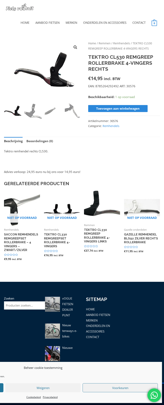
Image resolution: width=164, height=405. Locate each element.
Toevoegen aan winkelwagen (118, 108)
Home (92, 43)
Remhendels (121, 43)
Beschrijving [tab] (13, 141)
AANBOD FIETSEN (47, 23)
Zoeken (9, 298)
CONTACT (139, 23)
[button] (75, 47)
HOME (25, 23)
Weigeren (43, 388)
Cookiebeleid (33, 397)
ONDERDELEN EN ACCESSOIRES (104, 23)
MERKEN (71, 23)
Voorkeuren (120, 388)
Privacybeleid (50, 397)
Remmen (105, 43)
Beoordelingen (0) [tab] (39, 141)
